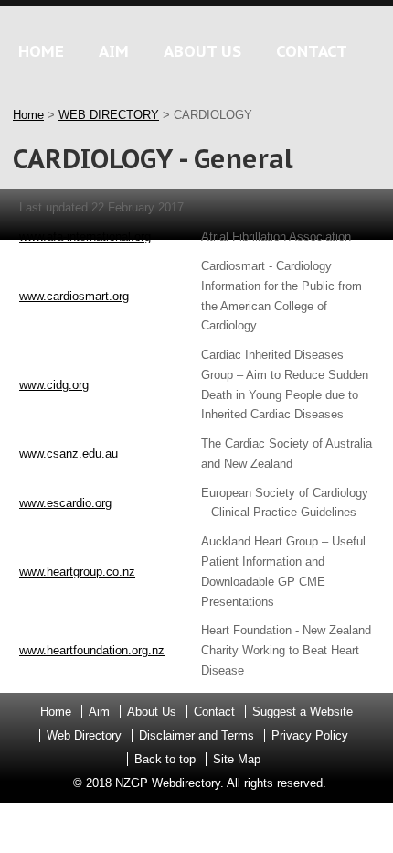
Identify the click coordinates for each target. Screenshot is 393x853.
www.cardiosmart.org (74, 296)
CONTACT (311, 50)
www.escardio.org (65, 503)
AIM (114, 50)
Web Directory (84, 735)
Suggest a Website (302, 711)
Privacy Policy (309, 735)
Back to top (165, 759)
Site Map (236, 759)
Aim (99, 711)
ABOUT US (202, 50)
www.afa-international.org (85, 236)
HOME (41, 50)
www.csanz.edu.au (68, 453)
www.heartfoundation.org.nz (92, 650)
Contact (214, 711)
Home (28, 115)
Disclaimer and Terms (196, 735)
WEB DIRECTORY (108, 115)
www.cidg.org (54, 385)
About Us (151, 711)
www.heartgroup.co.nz (77, 571)
